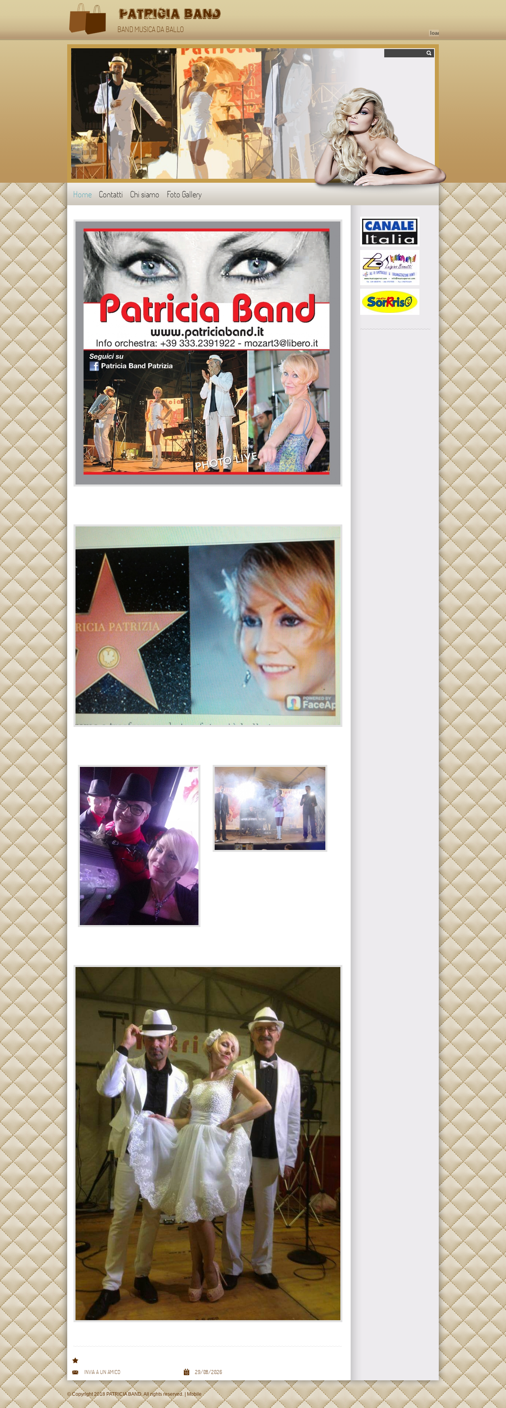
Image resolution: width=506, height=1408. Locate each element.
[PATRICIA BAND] (88, 19)
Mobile (194, 1394)
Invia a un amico (102, 1372)
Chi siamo (144, 194)
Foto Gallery (184, 194)
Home (82, 194)
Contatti (111, 194)
